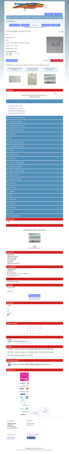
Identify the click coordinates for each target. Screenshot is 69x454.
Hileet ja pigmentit (13, 154)
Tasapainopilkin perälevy (15, 113)
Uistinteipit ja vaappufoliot (16, 166)
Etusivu (9, 17)
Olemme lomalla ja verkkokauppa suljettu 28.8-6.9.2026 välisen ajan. (30, 349)
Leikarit (11, 195)
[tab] (34, 101)
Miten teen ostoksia (12, 256)
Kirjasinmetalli (12, 199)
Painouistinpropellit (14, 174)
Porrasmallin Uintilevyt (38, 27)
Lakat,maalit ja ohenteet (15, 121)
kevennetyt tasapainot (15, 215)
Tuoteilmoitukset (13, 360)
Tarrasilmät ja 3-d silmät (15, 179)
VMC (8, 221)
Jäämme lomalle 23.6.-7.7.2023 (20, 355)
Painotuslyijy (12, 183)
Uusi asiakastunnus (34, 299)
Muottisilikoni (12, 207)
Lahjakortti (11, 191)
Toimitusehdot (48, 17)
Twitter (9, 313)
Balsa (10, 138)
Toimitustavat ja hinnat (13, 263)
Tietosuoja (30, 425)
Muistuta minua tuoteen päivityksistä (31, 364)
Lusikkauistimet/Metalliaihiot (16, 146)
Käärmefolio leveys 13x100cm (34, 228)
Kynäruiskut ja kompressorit (16, 142)
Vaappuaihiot (12, 158)
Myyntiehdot (58, 17)
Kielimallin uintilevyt (13, 106)
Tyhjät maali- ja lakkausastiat (16, 162)
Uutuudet (16, 17)
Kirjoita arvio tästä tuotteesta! (20, 341)
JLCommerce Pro (21, 450)
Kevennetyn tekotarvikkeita (16, 130)
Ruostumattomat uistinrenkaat (17, 125)
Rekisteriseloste (11, 258)
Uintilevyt (11, 101)
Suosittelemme (25, 17)
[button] (49, 14)
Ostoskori (10, 279)
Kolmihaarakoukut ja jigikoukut (17, 117)
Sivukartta (10, 261)
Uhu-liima (11, 150)
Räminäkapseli (13, 203)
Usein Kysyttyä (11, 259)
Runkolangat (12, 134)
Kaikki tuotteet (37, 17)
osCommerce (48, 450)
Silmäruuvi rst (12, 187)
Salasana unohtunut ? (34, 297)
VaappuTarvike (40, 448)
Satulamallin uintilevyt (14, 108)
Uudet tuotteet (12, 225)
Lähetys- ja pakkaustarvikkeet (17, 170)
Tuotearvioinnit (12, 337)
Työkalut (11, 211)
